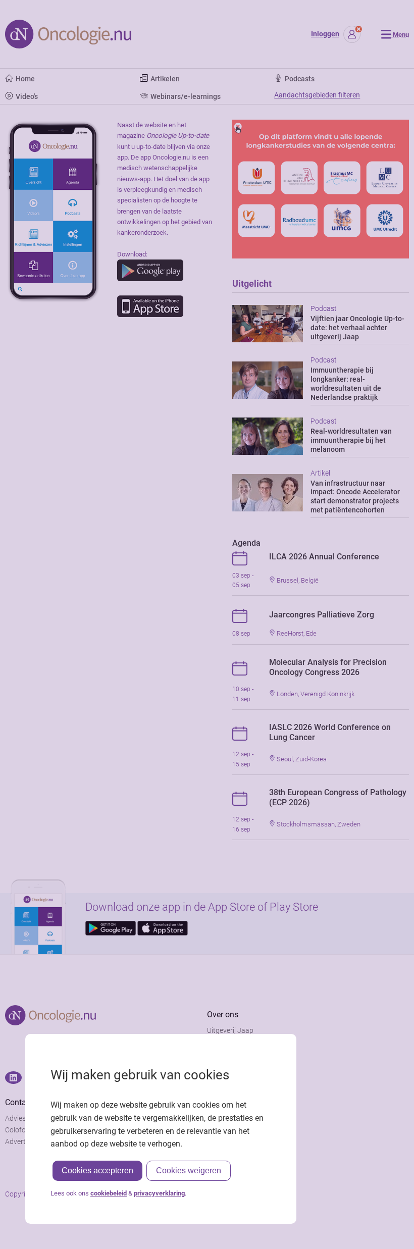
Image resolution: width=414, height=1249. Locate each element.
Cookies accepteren (97, 1170)
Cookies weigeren (188, 1170)
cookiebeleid (108, 1193)
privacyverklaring (159, 1193)
